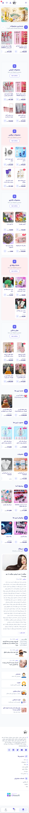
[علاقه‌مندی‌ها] (7, 3)
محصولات (23, 762)
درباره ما (26, 771)
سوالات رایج (25, 769)
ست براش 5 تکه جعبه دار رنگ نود (9, 116)
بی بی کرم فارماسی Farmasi (22, 474)
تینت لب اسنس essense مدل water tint (21, 505)
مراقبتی (24, 579)
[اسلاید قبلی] (26, 15)
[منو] (26, 3)
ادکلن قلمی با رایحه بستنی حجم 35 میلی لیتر (8, 355)
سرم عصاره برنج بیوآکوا (21, 181)
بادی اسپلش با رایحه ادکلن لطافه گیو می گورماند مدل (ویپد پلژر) (20, 376)
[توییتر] (17, 750)
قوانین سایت (25, 767)
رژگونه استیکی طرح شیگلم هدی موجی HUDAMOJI (9, 94)
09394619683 (22, 746)
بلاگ (25, 764)
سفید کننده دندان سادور (21, 160)
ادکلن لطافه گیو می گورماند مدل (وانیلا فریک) (21, 410)
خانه (25, 760)
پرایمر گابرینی (24, 536)
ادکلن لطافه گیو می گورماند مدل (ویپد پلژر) (8, 376)
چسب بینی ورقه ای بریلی (8, 290)
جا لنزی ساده (10, 224)
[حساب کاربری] (10, 3)
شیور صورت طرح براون (9, 160)
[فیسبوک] (13, 750)
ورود (27, 786)
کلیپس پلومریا (22, 224)
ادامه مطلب (22, 633)
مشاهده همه (14, 76)
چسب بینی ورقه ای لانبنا (21, 311)
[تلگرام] (26, 750)
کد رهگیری (25, 782)
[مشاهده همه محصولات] (3, 27)
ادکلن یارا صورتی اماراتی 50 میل (21, 355)
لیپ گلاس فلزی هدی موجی (21, 116)
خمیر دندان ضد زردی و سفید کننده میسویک (8, 181)
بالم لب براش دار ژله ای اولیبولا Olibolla (21, 47)
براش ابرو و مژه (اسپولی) (9, 246)
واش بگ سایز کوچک (20, 246)
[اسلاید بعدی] (3, 15)
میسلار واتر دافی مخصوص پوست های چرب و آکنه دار (22, 442)
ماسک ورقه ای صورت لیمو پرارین (21, 290)
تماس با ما (23, 773)
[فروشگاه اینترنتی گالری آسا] (25, 732)
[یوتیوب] (22, 750)
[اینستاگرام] (9, 750)
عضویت (26, 784)
